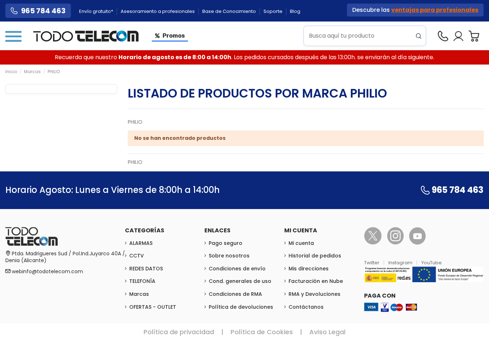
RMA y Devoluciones (314, 294)
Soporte (273, 11)
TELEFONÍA (142, 281)
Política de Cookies (262, 331)
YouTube (431, 262)
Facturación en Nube (316, 281)
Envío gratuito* (96, 11)
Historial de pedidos (315, 255)
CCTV (136, 255)
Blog (295, 11)
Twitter (372, 262)
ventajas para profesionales (434, 10)
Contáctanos (306, 307)
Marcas (139, 294)
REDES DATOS (146, 268)
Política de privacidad (179, 331)
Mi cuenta (301, 243)
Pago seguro (225, 243)
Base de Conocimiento (229, 11)
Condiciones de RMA (235, 294)
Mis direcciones (309, 268)
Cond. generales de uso (240, 281)
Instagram (400, 262)
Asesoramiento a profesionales (158, 11)
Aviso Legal (327, 331)
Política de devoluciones (241, 307)
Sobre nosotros (229, 255)
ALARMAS (140, 243)
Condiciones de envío (237, 268)
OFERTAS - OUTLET (152, 307)
